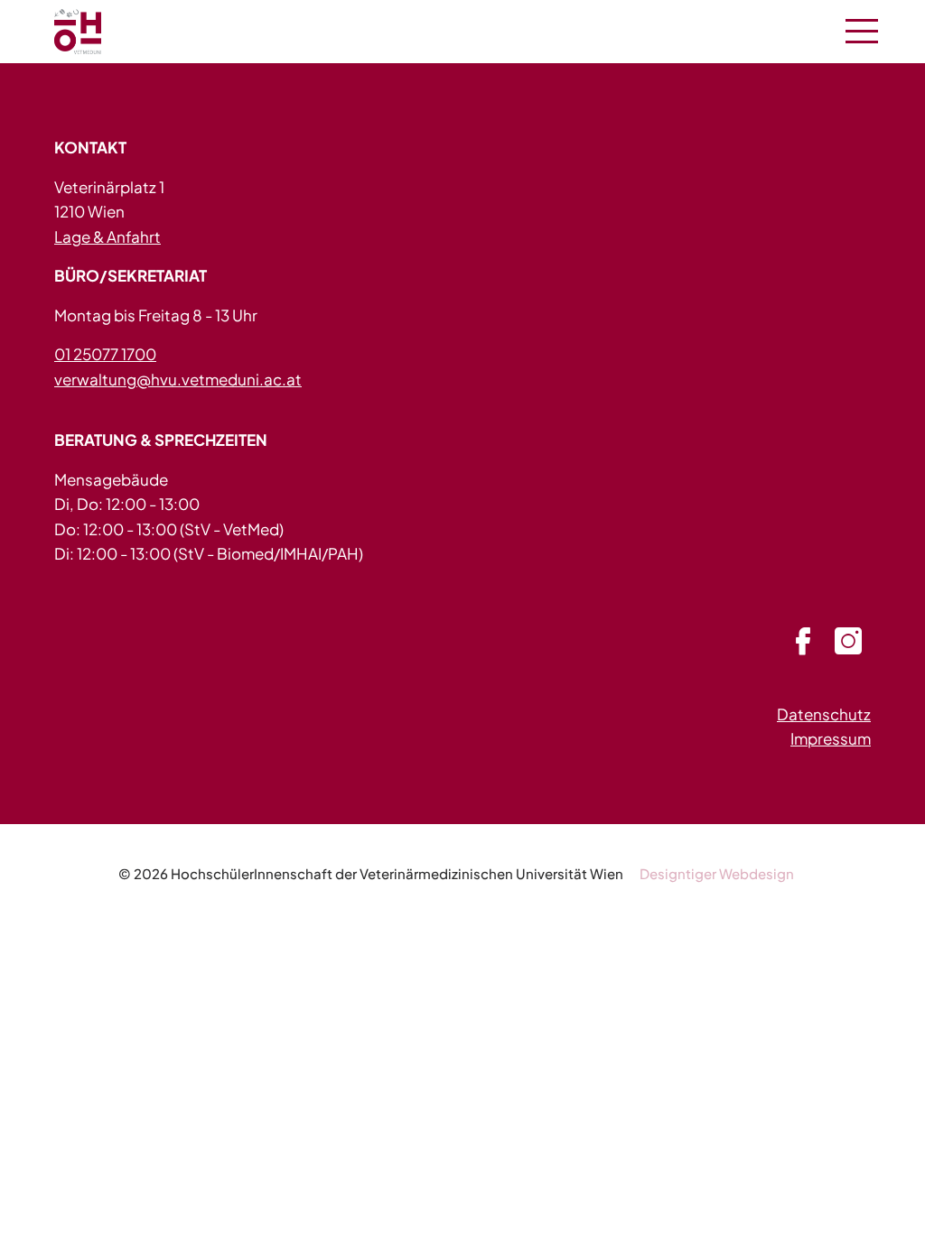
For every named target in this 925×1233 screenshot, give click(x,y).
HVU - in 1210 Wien (99, 31)
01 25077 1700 (105, 354)
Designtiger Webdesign (717, 873)
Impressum (830, 738)
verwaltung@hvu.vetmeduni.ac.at (178, 379)
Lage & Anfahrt (107, 236)
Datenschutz (824, 714)
